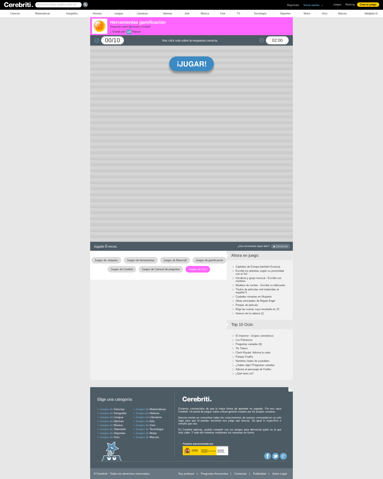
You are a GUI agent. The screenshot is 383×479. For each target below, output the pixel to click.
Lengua (119, 13)
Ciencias (15, 13)
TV (238, 13)
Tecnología (260, 13)
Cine (222, 13)
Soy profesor (186, 473)
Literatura (142, 13)
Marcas (342, 13)
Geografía (71, 13)
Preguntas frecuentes (214, 473)
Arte (187, 13)
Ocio (324, 13)
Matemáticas (42, 13)
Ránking (350, 4)
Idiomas (167, 13)
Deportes (285, 13)
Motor (307, 13)
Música (205, 13)
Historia (97, 13)
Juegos (337, 4)
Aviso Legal (279, 473)
